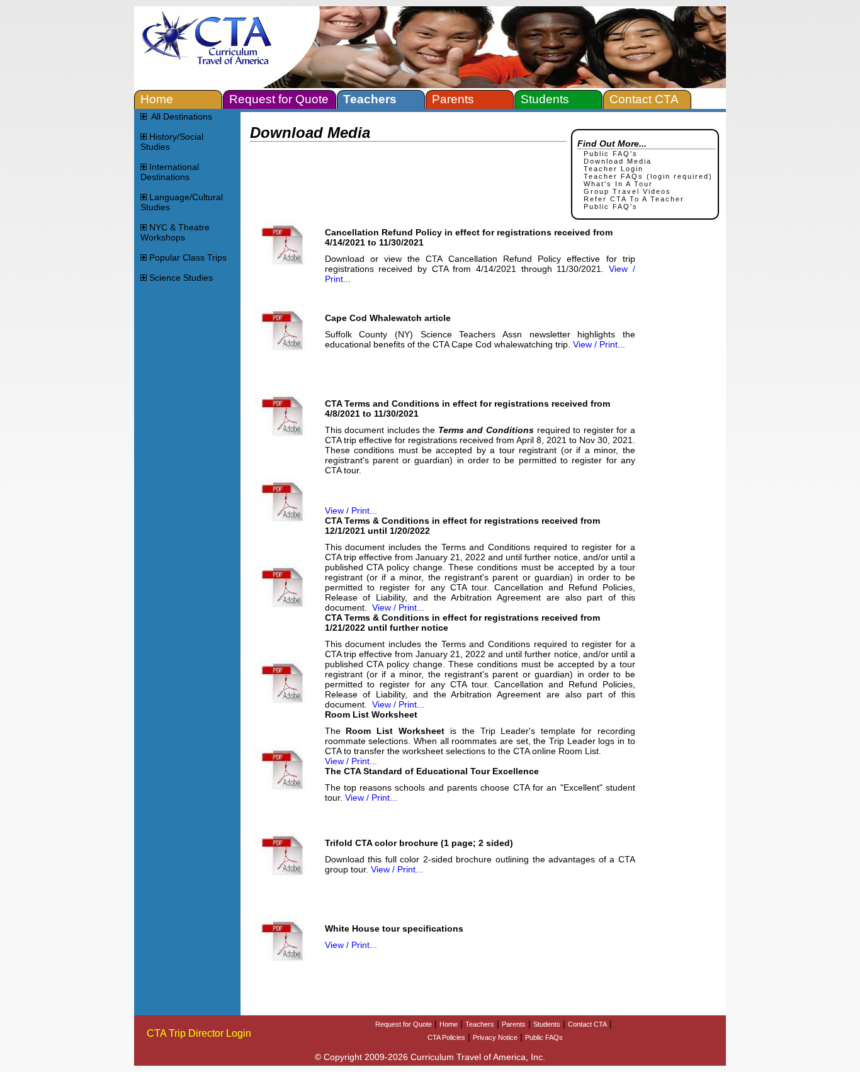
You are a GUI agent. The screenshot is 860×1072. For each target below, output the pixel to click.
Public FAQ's (611, 153)
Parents (514, 1024)
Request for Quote (403, 1024)
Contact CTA (587, 1024)
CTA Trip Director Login (199, 1033)
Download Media (618, 161)
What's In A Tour (618, 184)
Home (448, 1024)
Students (546, 1024)
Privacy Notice (495, 1037)
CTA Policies (446, 1037)
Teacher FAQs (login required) (648, 176)
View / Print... (599, 344)
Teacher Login (613, 168)
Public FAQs (544, 1037)
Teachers (479, 1024)
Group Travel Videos (627, 191)
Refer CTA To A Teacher (634, 199)
